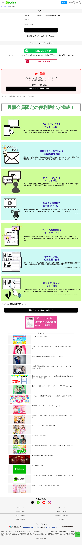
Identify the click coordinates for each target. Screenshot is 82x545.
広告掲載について (20, 511)
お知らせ (64, 2)
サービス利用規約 (20, 515)
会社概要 (61, 519)
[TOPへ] (77, 534)
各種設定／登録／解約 (61, 511)
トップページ (5, 6)
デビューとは (20, 507)
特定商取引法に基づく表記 (61, 515)
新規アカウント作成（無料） (40, 88)
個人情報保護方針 (20, 519)
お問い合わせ (61, 507)
